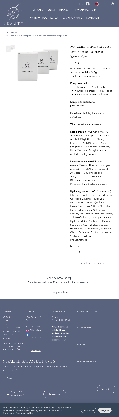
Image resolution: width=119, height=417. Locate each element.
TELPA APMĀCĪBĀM (11, 328)
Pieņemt (105, 410)
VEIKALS (6, 317)
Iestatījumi (89, 410)
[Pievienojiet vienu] (86, 252)
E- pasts (82, 344)
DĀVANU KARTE (9, 335)
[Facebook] (27, 334)
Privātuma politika (24, 413)
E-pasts (11, 378)
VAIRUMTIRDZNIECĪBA (12, 331)
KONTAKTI (7, 338)
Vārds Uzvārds (85, 327)
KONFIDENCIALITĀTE (12, 346)
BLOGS (6, 324)
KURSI (5, 320)
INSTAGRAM (36, 337)
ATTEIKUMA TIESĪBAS (12, 349)
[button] (112, 4)
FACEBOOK (36, 350)
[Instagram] (27, 331)
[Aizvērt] (115, 410)
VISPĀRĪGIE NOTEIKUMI (13, 344)
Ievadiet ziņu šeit (86, 361)
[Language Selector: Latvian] (100, 4)
